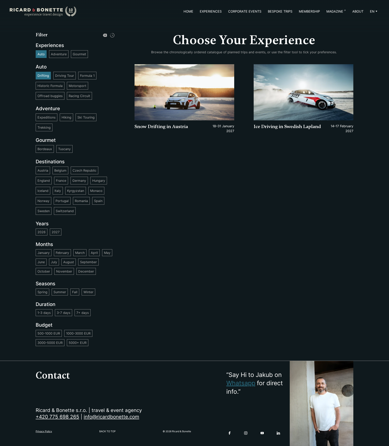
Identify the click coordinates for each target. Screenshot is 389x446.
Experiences (211, 11)
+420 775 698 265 (57, 417)
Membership (309, 11)
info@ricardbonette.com (111, 417)
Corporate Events (244, 11)
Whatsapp (240, 383)
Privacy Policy (44, 431)
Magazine (334, 11)
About (357, 11)
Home (188, 11)
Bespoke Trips (280, 11)
